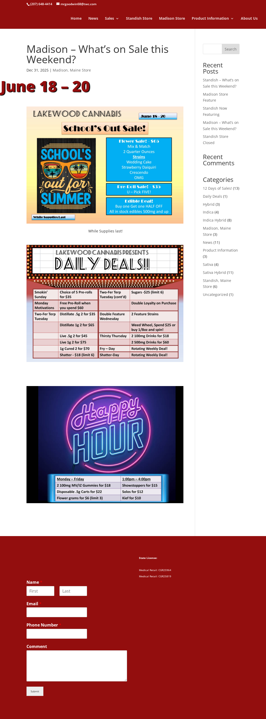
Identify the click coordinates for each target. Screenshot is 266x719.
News (93, 19)
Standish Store (139, 19)
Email (34, 604)
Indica (208, 212)
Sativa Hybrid (214, 272)
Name (34, 582)
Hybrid (209, 204)
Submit (35, 691)
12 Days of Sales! (217, 188)
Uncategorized (215, 294)
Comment (36, 646)
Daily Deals (212, 196)
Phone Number (43, 625)
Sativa (208, 264)
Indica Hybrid (214, 220)
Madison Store (172, 19)
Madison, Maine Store (72, 70)
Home (76, 19)
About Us (249, 19)
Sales (109, 19)
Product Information (210, 19)
